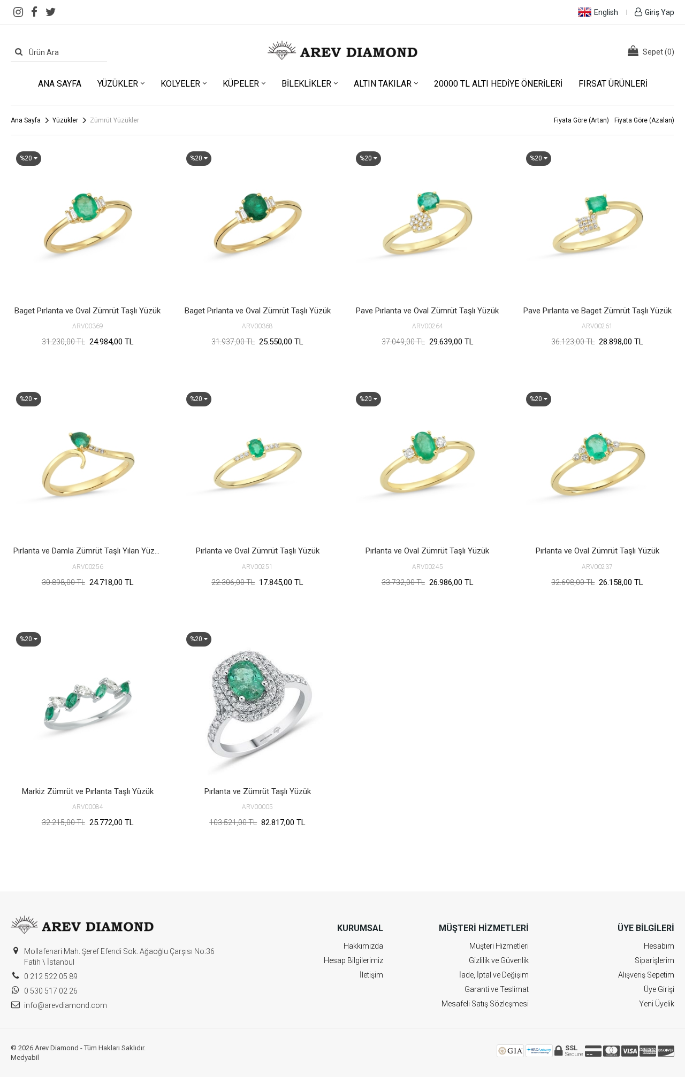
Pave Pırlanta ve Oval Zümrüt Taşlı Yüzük (427, 311)
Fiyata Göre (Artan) (581, 120)
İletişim (371, 975)
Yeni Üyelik (656, 1003)
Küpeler (241, 84)
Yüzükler (117, 84)
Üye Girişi (659, 989)
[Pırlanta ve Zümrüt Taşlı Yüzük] (258, 703)
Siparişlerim (654, 960)
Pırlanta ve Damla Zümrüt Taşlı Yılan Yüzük (88, 551)
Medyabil (25, 1057)
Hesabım (659, 946)
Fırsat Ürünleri (613, 84)
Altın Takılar (383, 84)
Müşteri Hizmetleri (499, 946)
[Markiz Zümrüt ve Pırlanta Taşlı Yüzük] (87, 703)
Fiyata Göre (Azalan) (644, 120)
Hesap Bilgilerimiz (353, 960)
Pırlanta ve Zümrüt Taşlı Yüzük (257, 791)
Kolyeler (180, 84)
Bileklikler (306, 84)
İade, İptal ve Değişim (494, 975)
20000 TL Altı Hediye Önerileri (498, 84)
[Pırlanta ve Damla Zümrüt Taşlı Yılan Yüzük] (87, 463)
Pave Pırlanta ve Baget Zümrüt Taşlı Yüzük (597, 311)
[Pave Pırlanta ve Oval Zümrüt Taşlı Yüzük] (427, 223)
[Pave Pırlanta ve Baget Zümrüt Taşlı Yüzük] (597, 223)
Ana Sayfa (59, 84)
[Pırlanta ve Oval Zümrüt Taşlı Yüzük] (258, 463)
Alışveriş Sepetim (646, 975)
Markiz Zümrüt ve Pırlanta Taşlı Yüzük (88, 791)
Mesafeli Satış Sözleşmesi (485, 1003)
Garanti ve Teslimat (497, 989)
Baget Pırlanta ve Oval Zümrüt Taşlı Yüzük (87, 311)
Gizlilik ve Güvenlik (499, 960)
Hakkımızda (363, 946)
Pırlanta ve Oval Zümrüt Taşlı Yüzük (257, 551)
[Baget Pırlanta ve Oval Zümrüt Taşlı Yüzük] (87, 223)
